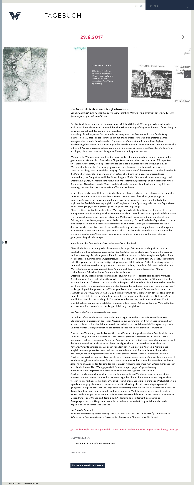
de (136, 6)
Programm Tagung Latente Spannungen (95, 443)
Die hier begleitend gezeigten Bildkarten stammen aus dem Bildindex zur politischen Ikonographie (124, 430)
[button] (1, 242)
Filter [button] (154, 6)
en (141, 6)
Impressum (14, 484)
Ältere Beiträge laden (88, 466)
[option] (65, 75)
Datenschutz (31, 484)
